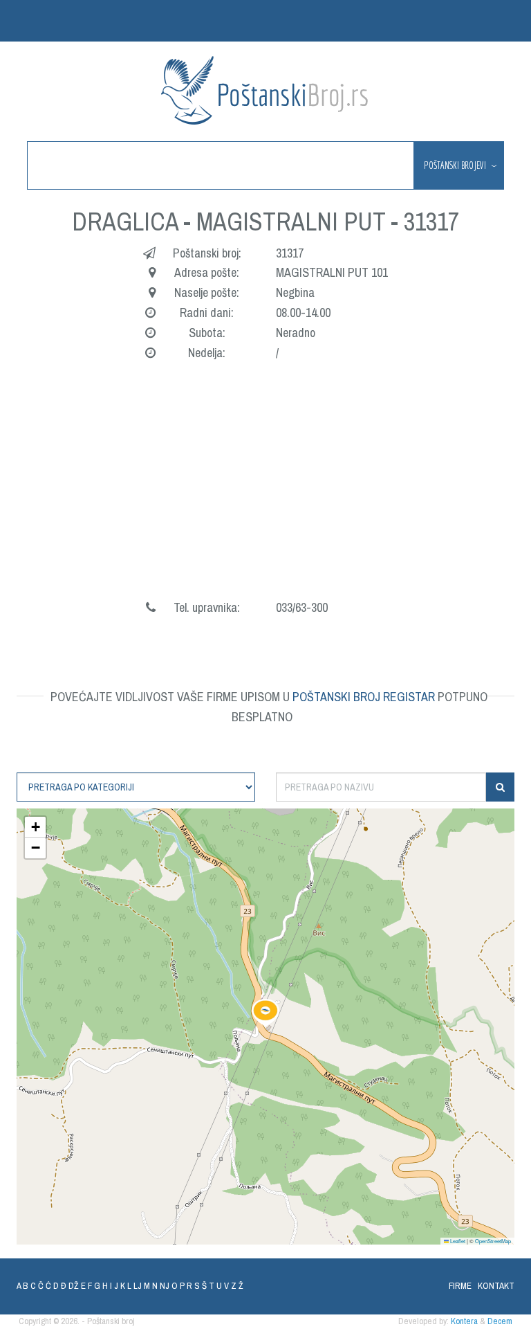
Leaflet (457, 1241)
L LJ (134, 1286)
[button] (265, 1013)
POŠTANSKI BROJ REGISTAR (363, 696)
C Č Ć (40, 1286)
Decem (499, 1321)
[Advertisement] (265, 494)
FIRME (460, 1286)
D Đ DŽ (66, 1286)
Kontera (464, 1321)
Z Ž (237, 1286)
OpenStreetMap (493, 1241)
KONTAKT (496, 1286)
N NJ (160, 1286)
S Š (200, 1286)
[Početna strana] (265, 90)
